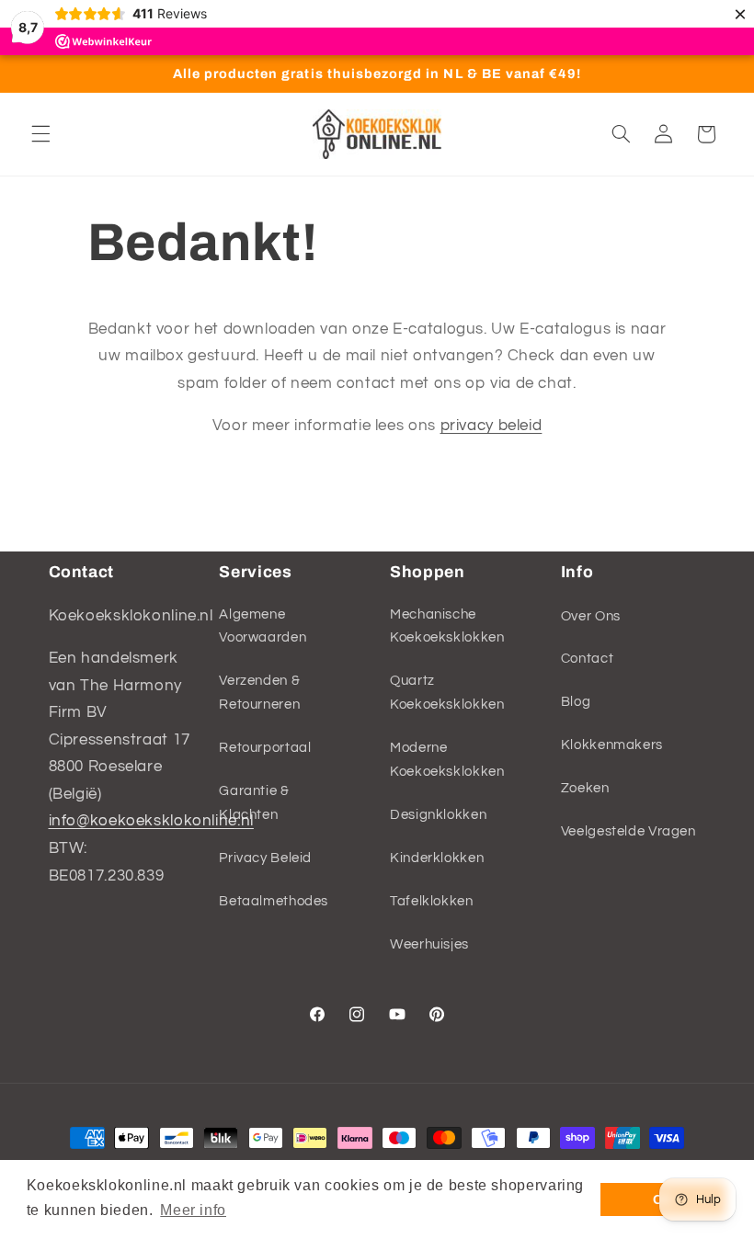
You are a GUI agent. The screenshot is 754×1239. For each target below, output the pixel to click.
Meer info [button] (193, 1210)
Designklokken (438, 815)
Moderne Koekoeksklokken (447, 760)
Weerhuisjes (429, 944)
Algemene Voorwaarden (262, 626)
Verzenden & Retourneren (259, 692)
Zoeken (585, 788)
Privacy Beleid (265, 858)
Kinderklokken (437, 858)
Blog (576, 702)
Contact (587, 658)
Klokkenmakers (612, 745)
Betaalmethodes (273, 901)
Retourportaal (265, 748)
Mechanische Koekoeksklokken (447, 626)
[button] (40, 134)
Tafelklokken (432, 901)
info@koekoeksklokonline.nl (151, 821)
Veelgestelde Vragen (628, 831)
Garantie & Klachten (254, 803)
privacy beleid (491, 425)
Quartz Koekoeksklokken (447, 692)
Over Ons (591, 616)
